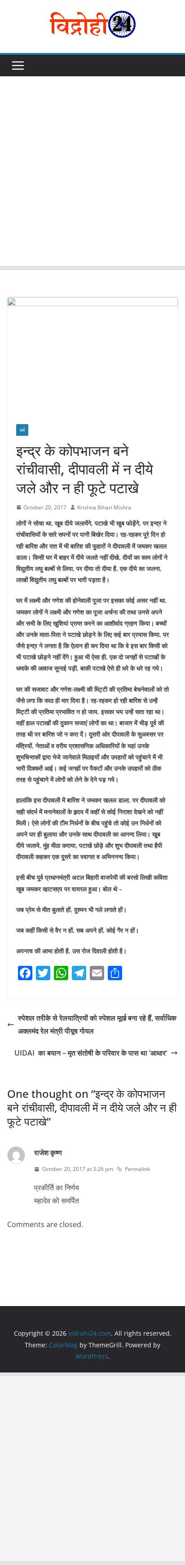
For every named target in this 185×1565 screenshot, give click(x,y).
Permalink (137, 1169)
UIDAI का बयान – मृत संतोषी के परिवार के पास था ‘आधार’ (90, 1053)
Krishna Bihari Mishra (104, 507)
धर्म (22, 430)
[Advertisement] (92, 173)
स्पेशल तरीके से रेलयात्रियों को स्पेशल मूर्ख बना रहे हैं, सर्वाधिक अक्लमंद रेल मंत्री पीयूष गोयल (97, 1024)
